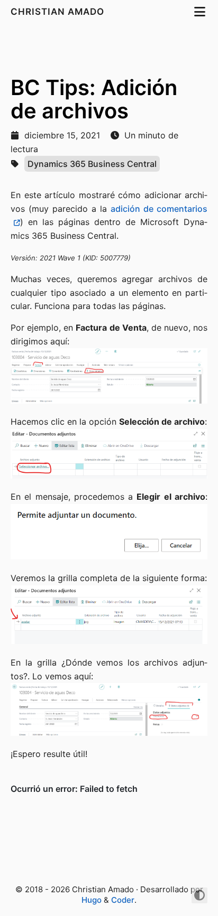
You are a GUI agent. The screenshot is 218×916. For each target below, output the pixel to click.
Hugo (91, 900)
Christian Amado (59, 11)
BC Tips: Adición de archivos (94, 99)
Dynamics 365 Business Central (92, 163)
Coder (122, 900)
